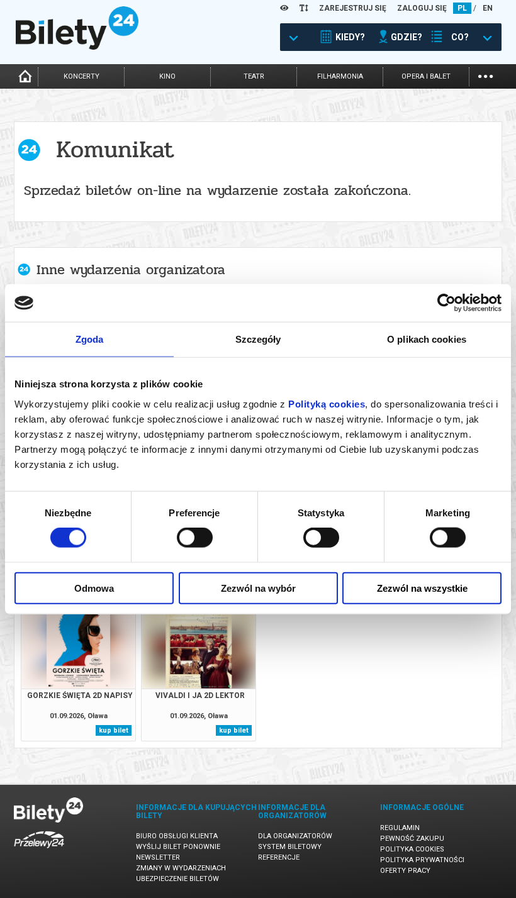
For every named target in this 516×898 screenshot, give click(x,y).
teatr (254, 76)
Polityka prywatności (422, 860)
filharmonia (340, 76)
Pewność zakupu (412, 838)
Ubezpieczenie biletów (177, 879)
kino (167, 76)
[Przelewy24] (39, 850)
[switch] (195, 538)
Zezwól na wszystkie (422, 587)
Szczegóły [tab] (258, 339)
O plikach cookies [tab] (426, 339)
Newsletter (158, 857)
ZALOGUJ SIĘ (422, 8)
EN (488, 8)
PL (462, 8)
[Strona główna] (77, 47)
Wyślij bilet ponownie (178, 847)
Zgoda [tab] (90, 339)
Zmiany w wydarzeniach (181, 868)
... (485, 75)
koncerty (81, 76)
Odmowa (94, 587)
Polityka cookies (412, 849)
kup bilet (113, 730)
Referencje (279, 857)
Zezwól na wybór (258, 587)
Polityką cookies (326, 403)
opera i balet (426, 76)
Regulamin (400, 828)
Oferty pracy (405, 871)
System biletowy (290, 847)
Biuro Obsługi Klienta (177, 836)
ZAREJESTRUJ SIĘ (352, 8)
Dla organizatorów (295, 836)
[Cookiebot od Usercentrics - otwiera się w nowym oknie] (446, 303)
